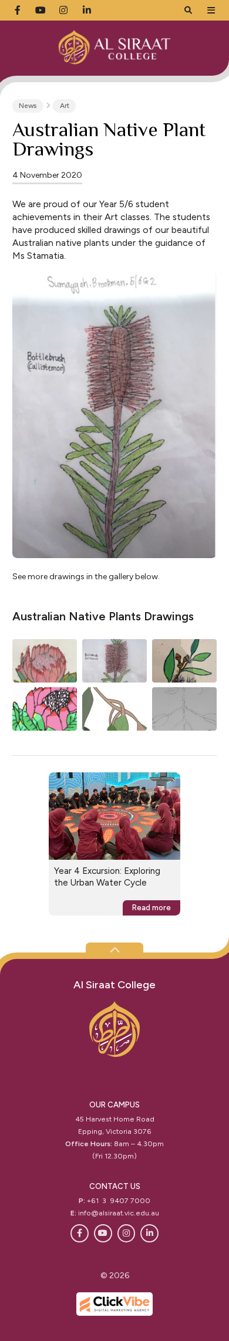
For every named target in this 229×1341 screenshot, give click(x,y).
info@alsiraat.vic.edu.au (118, 1212)
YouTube (103, 1233)
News (27, 106)
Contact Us (114, 1186)
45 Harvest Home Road (114, 1118)
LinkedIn (149, 1233)
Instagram (126, 1233)
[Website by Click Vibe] (114, 1304)
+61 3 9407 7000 (118, 1200)
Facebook (79, 1233)
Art (64, 106)
